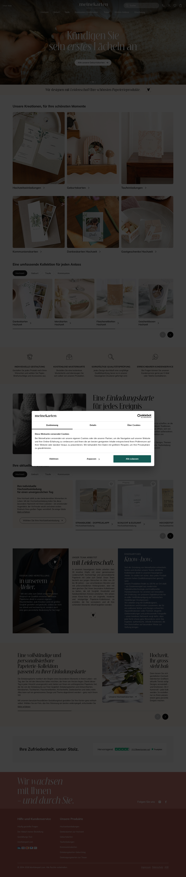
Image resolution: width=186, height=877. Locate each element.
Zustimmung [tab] (52, 425)
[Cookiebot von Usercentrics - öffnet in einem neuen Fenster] (139, 416)
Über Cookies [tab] (133, 425)
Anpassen (91, 459)
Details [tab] (93, 425)
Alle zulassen (132, 459)
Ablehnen (53, 459)
